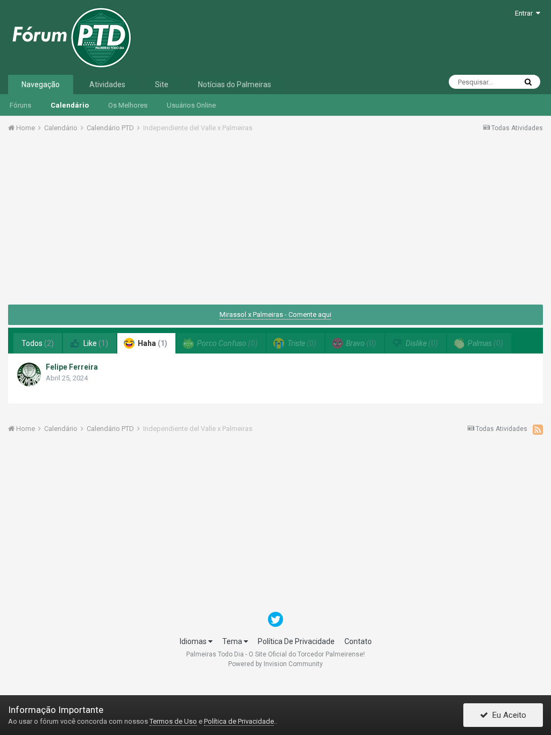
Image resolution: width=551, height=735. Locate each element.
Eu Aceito (507, 715)
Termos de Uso (173, 721)
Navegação (41, 84)
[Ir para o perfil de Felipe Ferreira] (29, 374)
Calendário (70, 105)
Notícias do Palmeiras (234, 84)
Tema (233, 641)
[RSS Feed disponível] (538, 429)
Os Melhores (127, 105)
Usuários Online (191, 105)
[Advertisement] (275, 222)
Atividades (107, 84)
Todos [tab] (38, 343)
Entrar (525, 13)
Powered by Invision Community (275, 664)
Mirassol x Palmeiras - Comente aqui (275, 314)
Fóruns (20, 105)
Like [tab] (95, 343)
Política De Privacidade (296, 641)
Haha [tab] (151, 343)
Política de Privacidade (239, 721)
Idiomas (194, 641)
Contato (358, 641)
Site (161, 84)
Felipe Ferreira (72, 367)
